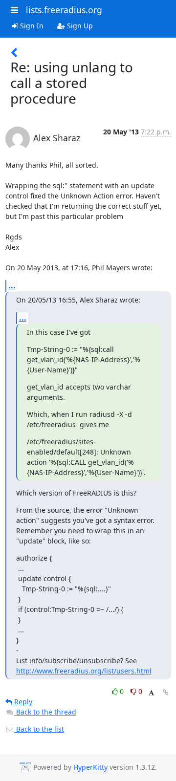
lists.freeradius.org (64, 10)
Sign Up (79, 25)
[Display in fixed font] (151, 692)
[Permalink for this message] (165, 692)
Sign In (31, 25)
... (12, 285)
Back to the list (39, 729)
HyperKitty (90, 767)
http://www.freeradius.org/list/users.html (84, 670)
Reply (22, 701)
